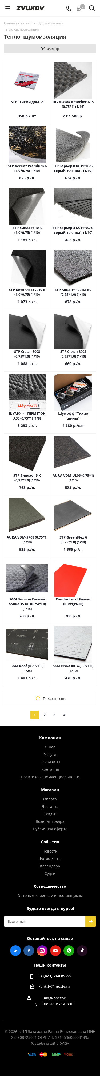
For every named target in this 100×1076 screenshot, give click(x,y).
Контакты (50, 769)
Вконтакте (15, 950)
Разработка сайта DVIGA (50, 1043)
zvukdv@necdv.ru (54, 986)
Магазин (50, 789)
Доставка (50, 806)
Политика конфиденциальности (50, 776)
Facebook (28, 950)
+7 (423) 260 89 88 (54, 975)
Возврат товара (50, 821)
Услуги (50, 754)
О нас (50, 746)
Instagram (42, 950)
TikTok (82, 950)
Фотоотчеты (50, 858)
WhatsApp (68, 950)
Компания (50, 737)
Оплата (50, 799)
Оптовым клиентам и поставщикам (50, 895)
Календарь (50, 866)
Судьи (50, 873)
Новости (50, 851)
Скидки (50, 813)
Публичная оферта (50, 828)
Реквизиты (50, 761)
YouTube (55, 950)
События (50, 841)
